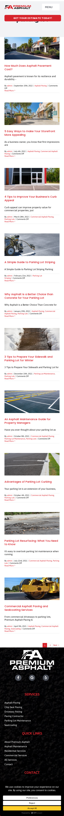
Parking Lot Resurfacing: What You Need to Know (31, 542)
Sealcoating (16, 629)
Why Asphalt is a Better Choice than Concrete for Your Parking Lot (28, 296)
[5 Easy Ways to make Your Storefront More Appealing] (32, 113)
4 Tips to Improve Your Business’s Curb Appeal (30, 198)
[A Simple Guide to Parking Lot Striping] (32, 244)
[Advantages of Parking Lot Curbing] (32, 464)
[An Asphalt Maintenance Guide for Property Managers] (32, 401)
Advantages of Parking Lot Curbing (28, 482)
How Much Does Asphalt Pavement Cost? (27, 67)
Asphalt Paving (41, 86)
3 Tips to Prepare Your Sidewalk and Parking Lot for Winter (28, 358)
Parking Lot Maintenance (44, 374)
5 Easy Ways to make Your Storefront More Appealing (29, 133)
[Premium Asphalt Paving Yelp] (51, 678)
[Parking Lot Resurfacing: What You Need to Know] (32, 523)
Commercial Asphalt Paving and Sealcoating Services (26, 608)
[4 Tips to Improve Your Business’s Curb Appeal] (32, 179)
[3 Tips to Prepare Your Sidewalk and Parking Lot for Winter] (32, 339)
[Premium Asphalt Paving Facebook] (12, 678)
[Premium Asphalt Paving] (17, 6)
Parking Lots (9, 219)
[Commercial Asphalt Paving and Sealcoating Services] (32, 589)
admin (9, 86)
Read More (9, 90)
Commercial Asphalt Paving (42, 217)
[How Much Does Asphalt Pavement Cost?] (32, 48)
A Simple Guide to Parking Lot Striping (29, 262)
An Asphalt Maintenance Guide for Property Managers (27, 421)
